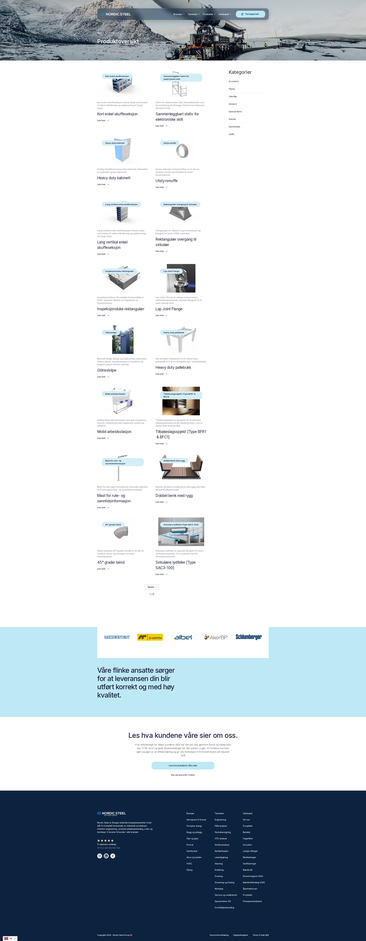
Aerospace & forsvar (196, 819)
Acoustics (247, 845)
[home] (136, 14)
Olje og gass (192, 838)
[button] (179, 14)
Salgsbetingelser (240, 935)
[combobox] (10, 938)
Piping (189, 870)
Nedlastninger (249, 857)
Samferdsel (192, 851)
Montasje (219, 888)
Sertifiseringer (249, 863)
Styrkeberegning (223, 832)
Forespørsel (252, 14)
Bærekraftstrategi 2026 (254, 882)
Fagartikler (248, 838)
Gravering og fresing (224, 882)
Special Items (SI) (223, 901)
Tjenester (193, 14)
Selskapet (247, 813)
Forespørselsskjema (252, 901)
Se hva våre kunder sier (108, 847)
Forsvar (190, 845)
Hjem (99, 33)
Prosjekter (248, 826)
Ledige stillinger (250, 851)
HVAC (189, 863)
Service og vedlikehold (226, 895)
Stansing (219, 863)
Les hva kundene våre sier (183, 765)
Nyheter (246, 832)
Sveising (219, 876)
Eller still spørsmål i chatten (183, 775)
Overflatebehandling (224, 907)
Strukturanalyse (222, 845)
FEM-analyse (221, 826)
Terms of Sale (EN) (261, 935)
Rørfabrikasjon (221, 851)
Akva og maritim (194, 857)
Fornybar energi (194, 826)
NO (11, 939)
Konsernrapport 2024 (253, 876)
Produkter (208, 14)
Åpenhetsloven (250, 888)
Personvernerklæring (219, 935)
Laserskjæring (221, 857)
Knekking (219, 870)
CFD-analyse (221, 838)
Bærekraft (247, 870)
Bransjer (178, 14)
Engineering (220, 819)
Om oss (246, 819)
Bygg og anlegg (194, 832)
